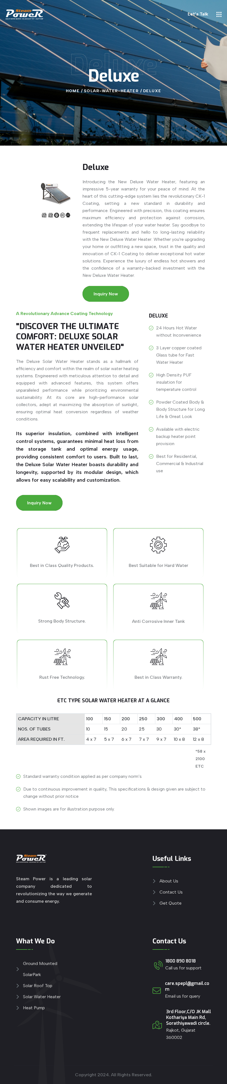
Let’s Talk (198, 14)
